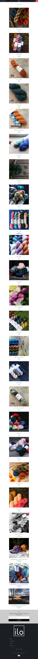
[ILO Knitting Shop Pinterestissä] (18, 649)
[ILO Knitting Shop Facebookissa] (16, 649)
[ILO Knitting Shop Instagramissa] (20, 649)
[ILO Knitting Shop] (19, 1)
